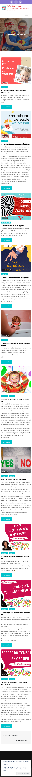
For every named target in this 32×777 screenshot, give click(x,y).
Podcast (12, 396)
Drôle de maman (14, 6)
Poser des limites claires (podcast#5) (13, 479)
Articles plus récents (20, 740)
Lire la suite (6, 107)
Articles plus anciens (11, 735)
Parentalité (5, 87)
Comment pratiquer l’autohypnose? (13, 226)
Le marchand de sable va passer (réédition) (15, 144)
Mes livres (4, 141)
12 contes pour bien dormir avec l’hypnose (15, 278)
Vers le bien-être (6, 222)
